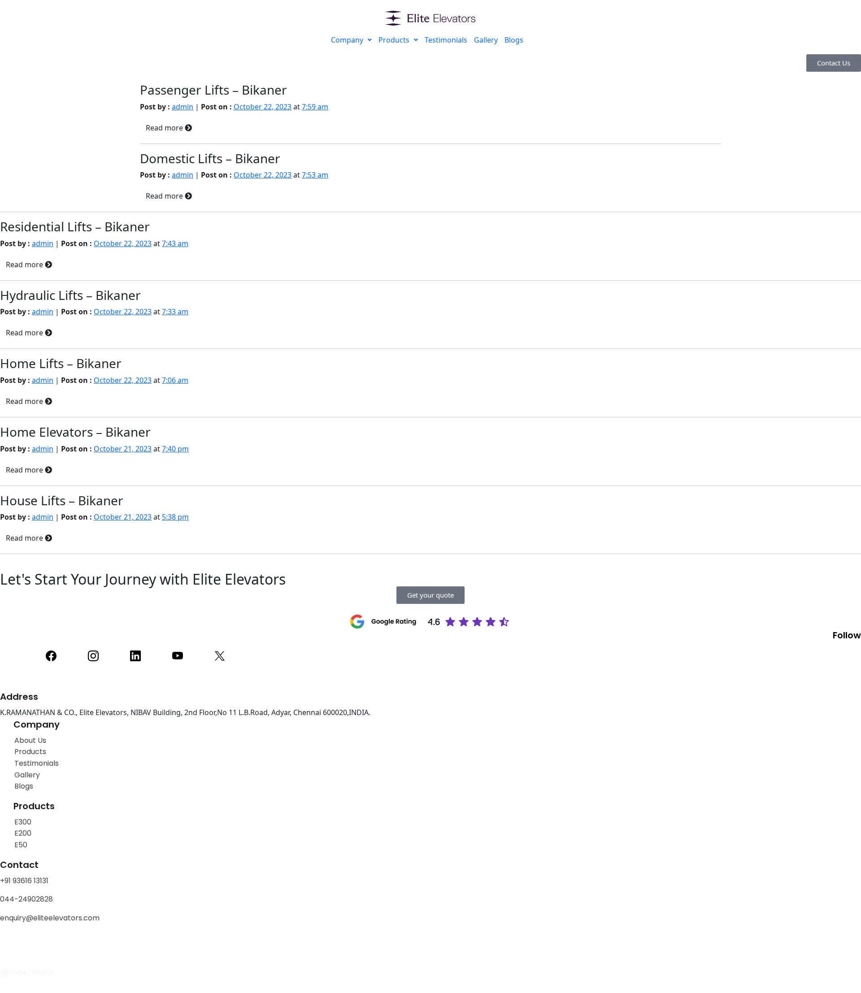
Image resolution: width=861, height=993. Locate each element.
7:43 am (175, 243)
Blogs (513, 39)
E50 (20, 845)
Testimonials (446, 39)
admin (182, 107)
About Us (30, 740)
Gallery (486, 39)
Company (347, 39)
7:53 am (315, 175)
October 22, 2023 (262, 107)
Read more (165, 128)
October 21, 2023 (123, 449)
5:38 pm (175, 517)
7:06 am (175, 380)
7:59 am (315, 107)
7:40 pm (175, 449)
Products (393, 39)
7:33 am (175, 312)
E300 (22, 822)
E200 (22, 833)
